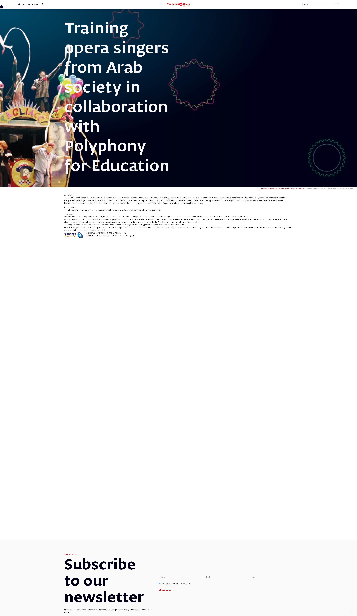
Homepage (264, 188)
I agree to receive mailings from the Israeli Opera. (176, 584)
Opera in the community (297, 188)
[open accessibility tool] (1, 6)
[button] (43, 4)
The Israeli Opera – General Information (279, 188)
